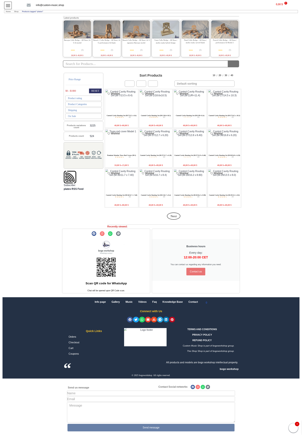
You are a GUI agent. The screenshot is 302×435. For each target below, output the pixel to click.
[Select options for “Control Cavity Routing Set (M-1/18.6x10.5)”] (151, 113)
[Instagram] (102, 233)
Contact (193, 302)
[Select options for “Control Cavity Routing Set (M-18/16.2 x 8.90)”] (186, 193)
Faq (154, 302)
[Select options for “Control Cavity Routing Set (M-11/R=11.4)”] (186, 113)
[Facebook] (94, 233)
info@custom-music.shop (50, 5)
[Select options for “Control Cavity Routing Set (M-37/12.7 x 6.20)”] (151, 153)
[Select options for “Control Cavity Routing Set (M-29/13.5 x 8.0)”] (220, 193)
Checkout (74, 342)
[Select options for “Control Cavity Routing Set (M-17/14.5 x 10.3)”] (220, 113)
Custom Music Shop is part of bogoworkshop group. (208, 345)
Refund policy (202, 340)
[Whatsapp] (110, 233)
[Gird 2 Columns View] (153, 84)
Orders (72, 336)
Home (8, 11)
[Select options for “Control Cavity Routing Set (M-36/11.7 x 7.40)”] (117, 193)
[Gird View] (129, 84)
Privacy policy (202, 334)
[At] (118, 233)
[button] (8, 5)
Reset (95, 90)
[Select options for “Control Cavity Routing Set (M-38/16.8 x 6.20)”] (220, 153)
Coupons (74, 353)
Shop (16, 11)
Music (129, 302)
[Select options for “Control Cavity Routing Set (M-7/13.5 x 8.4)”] (117, 113)
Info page (100, 302)
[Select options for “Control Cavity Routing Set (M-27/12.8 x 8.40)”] (186, 153)
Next (174, 216)
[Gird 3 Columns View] (141, 84)
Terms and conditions (202, 329)
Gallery (116, 302)
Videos (142, 302)
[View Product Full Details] (77, 29)
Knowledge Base (172, 302)
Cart (71, 348)
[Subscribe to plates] (83, 177)
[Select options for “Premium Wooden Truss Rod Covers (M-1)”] (117, 153)
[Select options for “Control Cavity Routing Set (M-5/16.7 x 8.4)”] (151, 193)
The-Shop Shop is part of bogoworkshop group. (210, 351)
